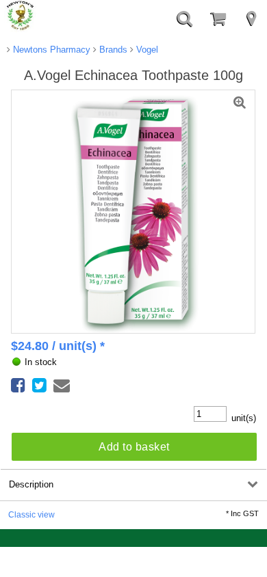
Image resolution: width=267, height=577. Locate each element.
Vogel (146, 49)
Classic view (31, 514)
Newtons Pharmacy (50, 49)
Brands (112, 49)
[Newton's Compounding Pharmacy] (20, 16)
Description (31, 484)
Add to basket (134, 447)
